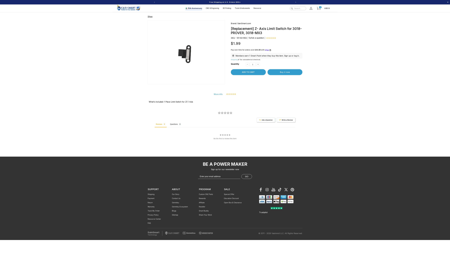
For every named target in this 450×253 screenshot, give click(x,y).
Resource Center (154, 219)
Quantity (235, 64)
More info (218, 94)
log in (296, 56)
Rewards (202, 198)
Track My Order (154, 211)
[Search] (292, 8)
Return (150, 203)
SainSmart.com (244, 23)
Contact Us (176, 198)
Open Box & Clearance (233, 203)
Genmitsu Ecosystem (180, 207)
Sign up (287, 56)
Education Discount (231, 198)
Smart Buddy (204, 211)
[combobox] (298, 8)
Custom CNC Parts (206, 194)
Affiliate (202, 203)
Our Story (175, 194)
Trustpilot (263, 212)
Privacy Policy (153, 215)
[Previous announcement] (154, 2)
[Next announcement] (295, 2)
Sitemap (175, 215)
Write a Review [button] (287, 120)
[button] (319, 8)
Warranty (151, 207)
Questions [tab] (174, 124)
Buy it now (285, 72)
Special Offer (229, 194)
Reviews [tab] (159, 124)
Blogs (174, 211)
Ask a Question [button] (267, 120)
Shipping (234, 59)
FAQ (149, 223)
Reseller (202, 207)
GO (246, 176)
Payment (151, 198)
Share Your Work (205, 215)
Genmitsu (175, 203)
